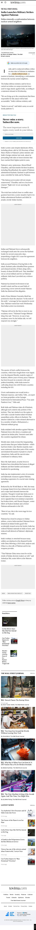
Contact (10, 906)
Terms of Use (16, 906)
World (11, 894)
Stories (27, 897)
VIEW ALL (32, 673)
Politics (5, 894)
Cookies (30, 906)
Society (17, 894)
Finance (23, 894)
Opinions (21, 897)
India (3, 593)
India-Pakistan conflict (15, 593)
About (5, 906)
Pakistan (27, 593)
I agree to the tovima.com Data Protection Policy (17, 141)
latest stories (11, 603)
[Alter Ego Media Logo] (10, 915)
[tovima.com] (18, 2)
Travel (8, 897)
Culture (30, 894)
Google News (20, 600)
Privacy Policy (24, 906)
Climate (14, 897)
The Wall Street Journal (7, 52)
